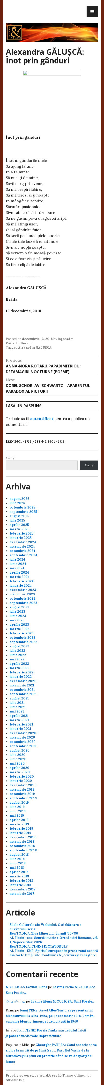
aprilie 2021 (19, 716)
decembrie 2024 (23, 542)
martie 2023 (20, 629)
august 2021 (19, 698)
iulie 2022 (17, 651)
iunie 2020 (18, 759)
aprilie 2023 (19, 625)
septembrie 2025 (23, 512)
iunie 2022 (18, 655)
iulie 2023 (17, 612)
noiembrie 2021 (22, 685)
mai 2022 (17, 659)
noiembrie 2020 (22, 737)
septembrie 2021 (23, 694)
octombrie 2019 (22, 794)
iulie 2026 (17, 503)
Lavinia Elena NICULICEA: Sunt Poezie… (62, 1001)
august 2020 (20, 750)
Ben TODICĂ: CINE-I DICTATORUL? (38, 946)
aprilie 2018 (19, 872)
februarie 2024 (22, 581)
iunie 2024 (18, 564)
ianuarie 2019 (20, 833)
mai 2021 (17, 711)
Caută (10, 458)
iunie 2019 (18, 811)
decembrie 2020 (23, 733)
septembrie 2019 (23, 798)
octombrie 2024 (22, 551)
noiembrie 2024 (22, 546)
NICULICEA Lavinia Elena (26, 987)
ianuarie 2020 (21, 781)
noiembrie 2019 (22, 789)
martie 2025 (19, 529)
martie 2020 (20, 772)
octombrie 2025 (22, 507)
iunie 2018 (18, 863)
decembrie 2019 (23, 785)
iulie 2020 (17, 755)
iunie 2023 (18, 616)
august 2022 (19, 646)
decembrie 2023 (23, 590)
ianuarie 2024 (21, 585)
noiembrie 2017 (22, 894)
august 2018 (19, 855)
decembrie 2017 (22, 889)
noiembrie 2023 (22, 594)
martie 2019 (19, 824)
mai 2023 (17, 620)
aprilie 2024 (19, 572)
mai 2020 (17, 763)
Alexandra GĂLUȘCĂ (35, 348)
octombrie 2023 (22, 599)
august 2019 (19, 802)
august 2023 (19, 607)
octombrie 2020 (23, 742)
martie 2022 (20, 668)
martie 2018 (19, 876)
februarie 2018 (21, 881)
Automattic (15, 1080)
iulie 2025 (17, 520)
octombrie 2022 (22, 638)
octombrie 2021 (22, 690)
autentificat (41, 418)
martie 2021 (19, 720)
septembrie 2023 (23, 603)
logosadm (66, 339)
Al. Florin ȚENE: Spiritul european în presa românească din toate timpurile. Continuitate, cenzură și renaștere (54, 953)
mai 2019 (17, 816)
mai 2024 (17, 568)
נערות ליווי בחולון (15, 1001)
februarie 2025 (21, 533)
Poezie (26, 343)
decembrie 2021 (23, 681)
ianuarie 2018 (20, 885)
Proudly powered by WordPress (31, 1075)
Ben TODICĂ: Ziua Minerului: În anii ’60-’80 (44, 933)
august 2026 (19, 499)
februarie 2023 (22, 633)
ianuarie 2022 (21, 677)
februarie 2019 (21, 829)
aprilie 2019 (19, 820)
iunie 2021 (18, 707)
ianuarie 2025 (20, 538)
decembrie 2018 (23, 837)
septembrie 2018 (23, 850)
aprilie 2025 (19, 525)
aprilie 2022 (19, 664)
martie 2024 (20, 577)
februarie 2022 (22, 672)
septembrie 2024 (23, 555)
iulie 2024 (17, 559)
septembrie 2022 (23, 642)
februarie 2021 (21, 724)
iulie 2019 (17, 807)
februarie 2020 (22, 776)
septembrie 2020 (23, 746)
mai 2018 (17, 868)
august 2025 (19, 516)
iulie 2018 (17, 859)
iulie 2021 (17, 703)
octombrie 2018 (22, 846)
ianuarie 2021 (20, 729)
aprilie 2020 (19, 768)
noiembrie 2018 (22, 842)
